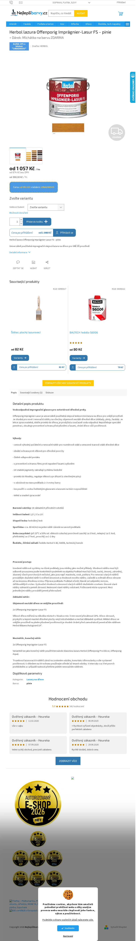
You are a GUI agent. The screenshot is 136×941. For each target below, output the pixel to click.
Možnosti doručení (18, 213)
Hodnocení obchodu (68, 698)
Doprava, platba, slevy (64, 2)
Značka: (40, 46)
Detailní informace (18, 252)
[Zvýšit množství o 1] (21, 220)
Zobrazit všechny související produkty (68, 383)
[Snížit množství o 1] (21, 223)
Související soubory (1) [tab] (31, 392)
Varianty (18, 357)
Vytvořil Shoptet (119, 927)
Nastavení (68, 936)
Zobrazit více (68, 760)
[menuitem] (13, 24)
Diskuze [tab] (50, 392)
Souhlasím (69, 928)
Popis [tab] (14, 392)
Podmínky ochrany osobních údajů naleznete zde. (68, 919)
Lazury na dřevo (35, 679)
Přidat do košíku (34, 221)
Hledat (81, 13)
